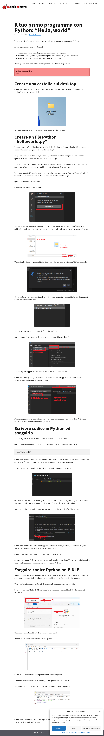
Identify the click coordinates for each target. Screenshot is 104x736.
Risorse (42, 3)
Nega (74, 728)
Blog (50, 3)
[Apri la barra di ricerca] (29, 10)
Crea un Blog (75, 3)
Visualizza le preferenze (91, 728)
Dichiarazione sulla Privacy (78, 732)
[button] (100, 711)
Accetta (58, 728)
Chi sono (32, 3)
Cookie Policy (66, 732)
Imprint (88, 732)
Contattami (63, 3)
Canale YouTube (90, 3)
